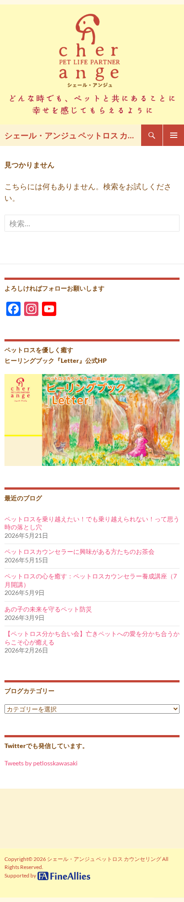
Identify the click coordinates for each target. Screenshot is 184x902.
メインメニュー (173, 135)
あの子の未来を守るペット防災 (48, 609)
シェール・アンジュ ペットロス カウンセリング (72, 135)
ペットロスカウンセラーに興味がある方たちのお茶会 (79, 551)
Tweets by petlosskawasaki (41, 763)
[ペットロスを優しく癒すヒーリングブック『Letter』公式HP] (92, 419)
